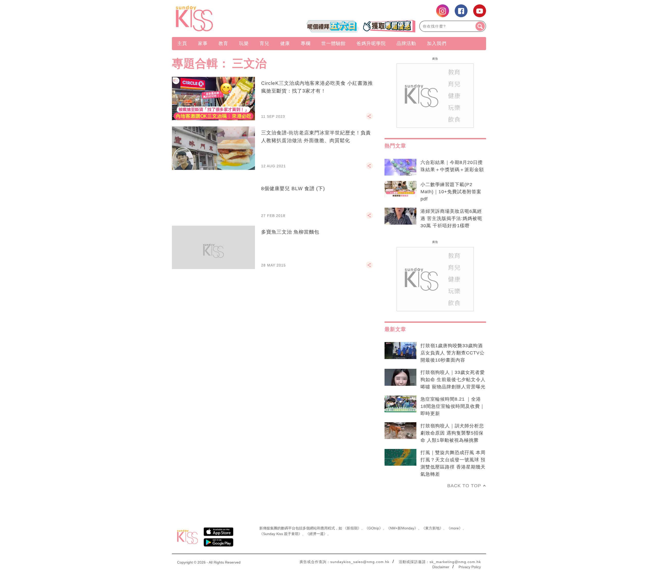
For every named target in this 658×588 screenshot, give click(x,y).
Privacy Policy (470, 567)
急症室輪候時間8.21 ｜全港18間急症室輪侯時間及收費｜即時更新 (453, 406)
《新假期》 (352, 528)
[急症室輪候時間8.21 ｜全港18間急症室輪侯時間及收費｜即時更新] (400, 404)
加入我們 (436, 43)
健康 (285, 43)
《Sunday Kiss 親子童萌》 (280, 534)
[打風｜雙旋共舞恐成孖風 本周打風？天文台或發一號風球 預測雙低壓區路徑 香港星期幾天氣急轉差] (400, 457)
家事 (203, 43)
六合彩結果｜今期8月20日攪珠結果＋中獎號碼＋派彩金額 (452, 166)
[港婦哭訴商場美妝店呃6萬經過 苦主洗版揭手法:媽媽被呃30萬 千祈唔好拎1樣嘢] (400, 216)
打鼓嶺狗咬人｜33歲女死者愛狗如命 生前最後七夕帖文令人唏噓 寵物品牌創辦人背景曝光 (453, 379)
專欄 (305, 43)
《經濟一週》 (316, 534)
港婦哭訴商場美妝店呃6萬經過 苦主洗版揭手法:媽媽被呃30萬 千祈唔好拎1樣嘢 (451, 218)
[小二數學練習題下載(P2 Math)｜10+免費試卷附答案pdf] (400, 189)
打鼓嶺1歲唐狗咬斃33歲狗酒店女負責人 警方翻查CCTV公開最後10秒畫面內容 (453, 353)
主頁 (182, 43)
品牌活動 (406, 43)
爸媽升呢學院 (371, 43)
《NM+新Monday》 (402, 528)
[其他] (369, 118)
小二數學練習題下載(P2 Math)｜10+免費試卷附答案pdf (451, 191)
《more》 (454, 528)
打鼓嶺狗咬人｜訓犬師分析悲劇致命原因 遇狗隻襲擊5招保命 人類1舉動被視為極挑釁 (452, 433)
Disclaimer (440, 567)
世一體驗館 (333, 43)
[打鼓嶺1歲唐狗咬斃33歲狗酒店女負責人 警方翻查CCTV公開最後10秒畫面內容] (400, 350)
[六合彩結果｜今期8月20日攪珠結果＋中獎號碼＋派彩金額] (400, 167)
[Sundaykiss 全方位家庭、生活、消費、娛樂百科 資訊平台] (219, 18)
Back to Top (464, 485)
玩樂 (244, 43)
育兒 (264, 43)
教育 (223, 43)
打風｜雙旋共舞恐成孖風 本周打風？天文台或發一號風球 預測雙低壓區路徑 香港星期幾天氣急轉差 (453, 463)
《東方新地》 (432, 528)
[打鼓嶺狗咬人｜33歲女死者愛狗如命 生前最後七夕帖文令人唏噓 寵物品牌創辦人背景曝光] (400, 377)
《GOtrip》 (374, 528)
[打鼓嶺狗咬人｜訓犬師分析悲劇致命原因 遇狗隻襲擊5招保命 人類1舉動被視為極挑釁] (400, 430)
